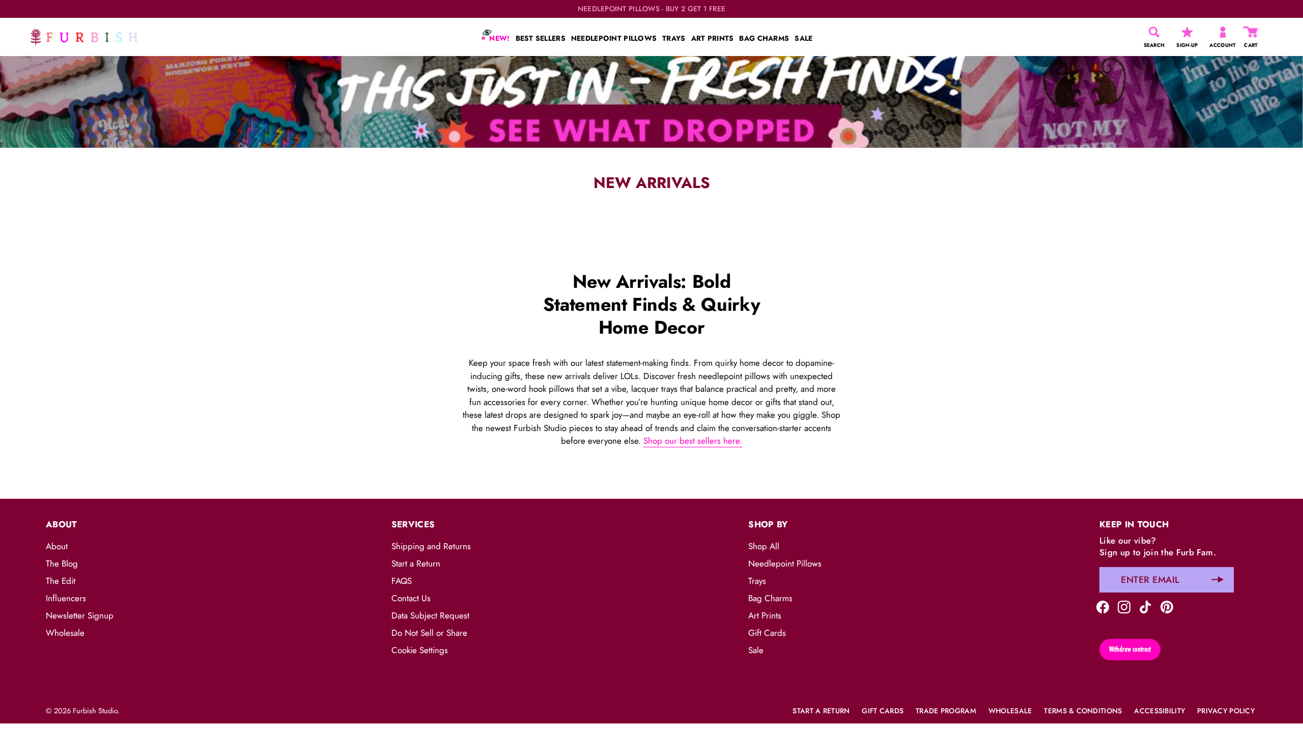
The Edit (60, 581)
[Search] (1154, 32)
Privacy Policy (1226, 711)
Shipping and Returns (431, 546)
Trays (757, 581)
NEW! (498, 38)
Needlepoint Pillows (785, 563)
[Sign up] (1217, 580)
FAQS (401, 581)
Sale (755, 650)
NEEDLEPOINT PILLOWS (614, 38)
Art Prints (764, 615)
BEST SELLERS (540, 38)
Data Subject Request (430, 615)
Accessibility (1159, 711)
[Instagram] (1124, 606)
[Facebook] (1102, 606)
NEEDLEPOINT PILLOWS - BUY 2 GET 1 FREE (652, 9)
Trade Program (946, 711)
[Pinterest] (1166, 606)
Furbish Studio (95, 711)
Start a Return (415, 563)
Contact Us (411, 598)
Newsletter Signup (80, 615)
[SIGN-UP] (1187, 32)
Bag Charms (770, 598)
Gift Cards (767, 633)
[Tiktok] (1145, 606)
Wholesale (65, 633)
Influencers (66, 598)
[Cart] (1251, 32)
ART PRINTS (712, 38)
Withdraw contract (1130, 649)
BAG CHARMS (764, 38)
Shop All (763, 546)
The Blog (62, 563)
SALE (803, 38)
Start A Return (820, 711)
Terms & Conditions (1083, 711)
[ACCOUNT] (1222, 32)
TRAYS (673, 38)
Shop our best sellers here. (692, 441)
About (57, 546)
